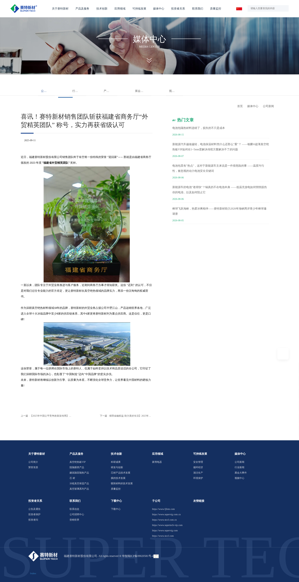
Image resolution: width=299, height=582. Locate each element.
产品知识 (109, 90)
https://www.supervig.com (165, 530)
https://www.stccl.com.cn (164, 520)
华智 (125, 555)
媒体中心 (158, 8)
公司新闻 (46, 90)
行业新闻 (77, 90)
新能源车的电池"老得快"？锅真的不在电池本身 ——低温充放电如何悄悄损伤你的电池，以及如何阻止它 (219, 190)
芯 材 (72, 478)
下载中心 (116, 509)
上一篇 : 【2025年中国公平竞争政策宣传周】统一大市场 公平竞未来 (57, 416)
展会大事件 (142, 90)
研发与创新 (117, 467)
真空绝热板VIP (78, 462)
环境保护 (198, 478)
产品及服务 (82, 8)
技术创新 (101, 8)
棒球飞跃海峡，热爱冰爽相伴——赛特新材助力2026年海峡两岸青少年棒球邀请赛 (219, 211)
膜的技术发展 (118, 478)
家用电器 (157, 462)
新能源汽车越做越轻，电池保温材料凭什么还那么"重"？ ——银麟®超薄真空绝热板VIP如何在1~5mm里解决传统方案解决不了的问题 (220, 147)
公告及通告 (34, 509)
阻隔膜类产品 (77, 467)
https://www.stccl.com (163, 536)
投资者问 (33, 520)
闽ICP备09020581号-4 (140, 555)
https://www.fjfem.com (163, 509)
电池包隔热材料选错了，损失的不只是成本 (198, 127)
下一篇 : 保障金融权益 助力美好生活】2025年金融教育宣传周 (133, 416)
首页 (240, 106)
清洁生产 (198, 472)
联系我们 (197, 8)
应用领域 (119, 8)
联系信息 (74, 509)
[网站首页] (23, 8)
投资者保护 (34, 514)
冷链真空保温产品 (79, 483)
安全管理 (198, 462)
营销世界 (74, 520)
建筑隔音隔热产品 (79, 472)
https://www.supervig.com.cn (166, 514)
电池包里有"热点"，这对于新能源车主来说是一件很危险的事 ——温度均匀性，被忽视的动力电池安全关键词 (218, 168)
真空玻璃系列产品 (79, 489)
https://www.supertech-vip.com (167, 525)
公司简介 (33, 462)
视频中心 (174, 90)
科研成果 (116, 462)
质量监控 (215, 8)
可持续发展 (139, 8)
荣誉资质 (33, 467)
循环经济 (198, 467)
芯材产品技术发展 (120, 472)
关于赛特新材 (60, 8)
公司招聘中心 (77, 514)
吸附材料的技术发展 (122, 483)
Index (33, 573)
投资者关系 (178, 8)
